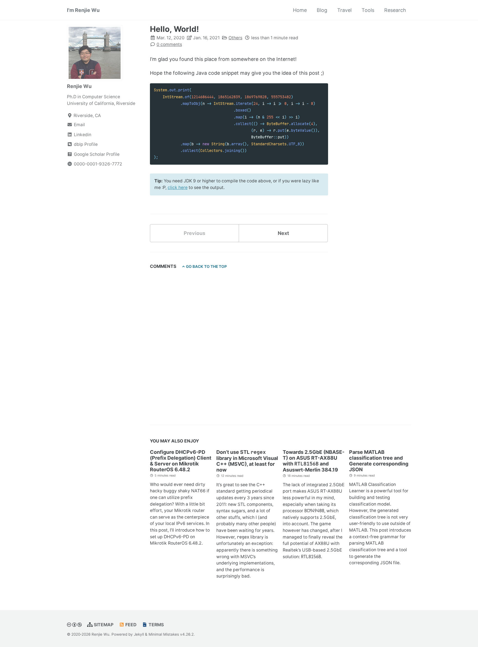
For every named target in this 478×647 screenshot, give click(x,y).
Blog (322, 10)
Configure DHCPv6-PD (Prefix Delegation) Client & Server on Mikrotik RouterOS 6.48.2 (180, 460)
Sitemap (103, 624)
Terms (155, 624)
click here (178, 187)
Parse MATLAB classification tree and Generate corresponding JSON (378, 460)
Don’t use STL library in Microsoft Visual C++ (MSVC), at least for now (247, 461)
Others (235, 37)
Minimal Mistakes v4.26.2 (171, 634)
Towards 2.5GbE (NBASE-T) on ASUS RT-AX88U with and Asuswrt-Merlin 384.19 (313, 461)
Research (395, 10)
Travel (344, 10)
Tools (368, 10)
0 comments (169, 44)
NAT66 (198, 490)
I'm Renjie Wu (83, 10)
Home (300, 10)
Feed (130, 624)
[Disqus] (239, 344)
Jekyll (139, 634)
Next (283, 233)
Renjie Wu (79, 86)
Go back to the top (206, 266)
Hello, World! (174, 29)
